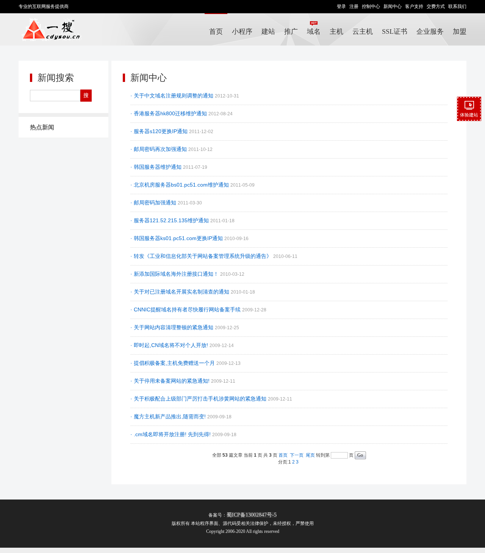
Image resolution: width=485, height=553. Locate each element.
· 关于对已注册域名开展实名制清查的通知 (180, 292)
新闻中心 (392, 6)
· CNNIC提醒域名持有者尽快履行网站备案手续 (186, 309)
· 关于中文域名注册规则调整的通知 (172, 96)
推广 (291, 31)
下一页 (297, 455)
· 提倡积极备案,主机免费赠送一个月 (173, 363)
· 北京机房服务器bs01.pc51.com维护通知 (180, 185)
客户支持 (414, 6)
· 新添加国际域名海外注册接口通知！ (175, 274)
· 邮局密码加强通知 (154, 203)
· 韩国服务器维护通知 (156, 167)
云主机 (362, 31)
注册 (353, 6)
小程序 (242, 31)
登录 (341, 6)
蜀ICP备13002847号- (250, 515)
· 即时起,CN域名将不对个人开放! (170, 345)
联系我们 (457, 6)
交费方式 (436, 6)
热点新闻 (42, 127)
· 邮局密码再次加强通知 (159, 149)
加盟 (459, 31)
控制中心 (371, 6)
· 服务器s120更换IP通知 (159, 131)
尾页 (310, 455)
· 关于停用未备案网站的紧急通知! (170, 381)
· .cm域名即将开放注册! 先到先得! (171, 434)
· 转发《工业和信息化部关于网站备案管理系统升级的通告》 (201, 256)
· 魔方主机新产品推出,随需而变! (168, 416)
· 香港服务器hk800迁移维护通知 (169, 113)
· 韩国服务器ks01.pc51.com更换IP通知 (177, 238)
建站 (268, 31)
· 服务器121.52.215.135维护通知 (170, 220)
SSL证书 (394, 31)
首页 (216, 31)
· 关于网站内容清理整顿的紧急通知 (172, 327)
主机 (336, 31)
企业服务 (430, 31)
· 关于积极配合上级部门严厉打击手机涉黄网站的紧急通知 (199, 399)
